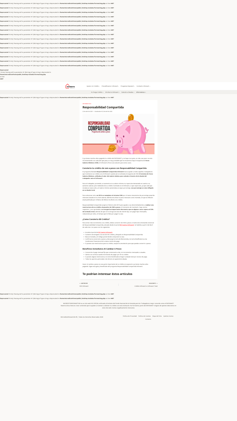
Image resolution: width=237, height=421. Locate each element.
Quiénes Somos (168, 316)
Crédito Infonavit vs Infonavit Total (146, 285)
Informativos (86, 103)
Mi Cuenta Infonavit (127, 225)
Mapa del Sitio (157, 316)
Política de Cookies (144, 316)
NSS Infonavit (84, 285)
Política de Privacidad (130, 316)
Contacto (148, 319)
